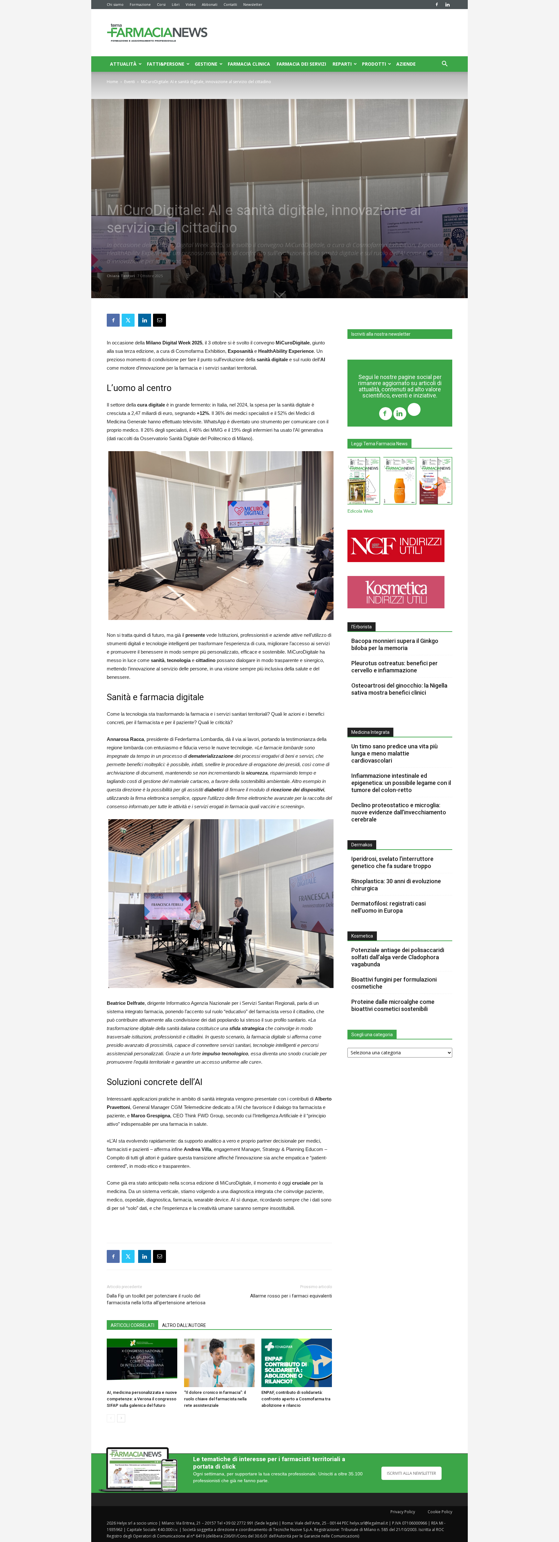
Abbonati (209, 4)
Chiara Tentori (121, 275)
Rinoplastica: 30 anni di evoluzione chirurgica (396, 885)
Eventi (129, 81)
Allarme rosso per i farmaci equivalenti (291, 1296)
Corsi (161, 4)
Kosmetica (362, 936)
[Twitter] (414, 410)
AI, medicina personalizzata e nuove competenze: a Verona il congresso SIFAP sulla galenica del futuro (142, 1399)
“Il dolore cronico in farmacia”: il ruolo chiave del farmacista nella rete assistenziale (215, 1399)
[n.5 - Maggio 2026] (436, 482)
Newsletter (252, 4)
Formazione (140, 4)
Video (191, 4)
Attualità (123, 64)
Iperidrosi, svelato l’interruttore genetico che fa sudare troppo (392, 862)
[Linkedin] (447, 4)
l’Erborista (361, 626)
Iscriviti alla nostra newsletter (381, 334)
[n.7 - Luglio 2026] (363, 482)
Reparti (342, 64)
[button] (444, 64)
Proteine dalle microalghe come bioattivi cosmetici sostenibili (392, 1005)
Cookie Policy (440, 1512)
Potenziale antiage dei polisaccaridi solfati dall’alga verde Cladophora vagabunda (397, 957)
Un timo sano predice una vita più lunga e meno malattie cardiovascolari (394, 753)
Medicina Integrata (370, 732)
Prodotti (374, 64)
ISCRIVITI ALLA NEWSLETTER (411, 1473)
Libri (176, 4)
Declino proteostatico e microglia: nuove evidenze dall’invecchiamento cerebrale (398, 812)
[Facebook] (437, 4)
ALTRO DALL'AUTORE (184, 1325)
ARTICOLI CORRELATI (132, 1325)
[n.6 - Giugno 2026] (399, 482)
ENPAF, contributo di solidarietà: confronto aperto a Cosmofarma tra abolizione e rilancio (295, 1399)
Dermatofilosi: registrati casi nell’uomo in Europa (388, 907)
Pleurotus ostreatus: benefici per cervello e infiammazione (394, 667)
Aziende (406, 64)
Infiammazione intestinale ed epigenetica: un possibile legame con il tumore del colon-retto (401, 782)
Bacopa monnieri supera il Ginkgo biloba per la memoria (394, 644)
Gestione (206, 64)
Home (112, 81)
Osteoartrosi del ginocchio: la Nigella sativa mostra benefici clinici (399, 689)
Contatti (230, 4)
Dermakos (361, 844)
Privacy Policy (402, 1512)
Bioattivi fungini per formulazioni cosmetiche (394, 983)
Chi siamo (115, 4)
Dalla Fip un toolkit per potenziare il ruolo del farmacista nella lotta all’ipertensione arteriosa (156, 1299)
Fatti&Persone (165, 64)
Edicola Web (360, 511)
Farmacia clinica (249, 64)
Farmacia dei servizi (301, 64)
